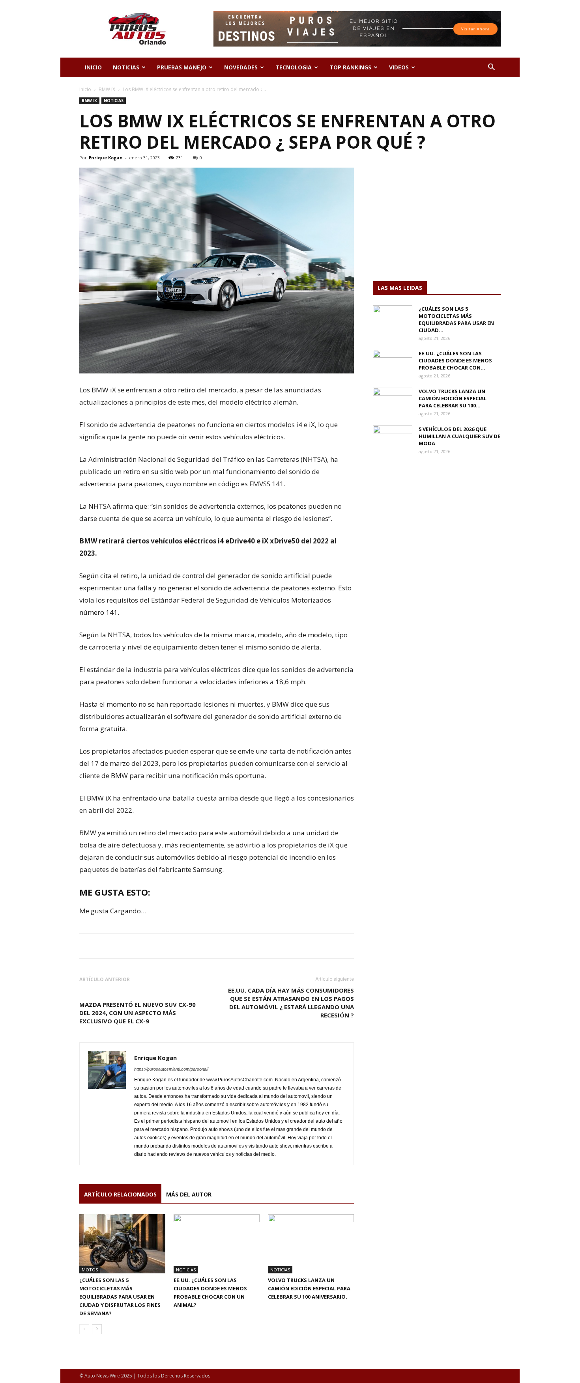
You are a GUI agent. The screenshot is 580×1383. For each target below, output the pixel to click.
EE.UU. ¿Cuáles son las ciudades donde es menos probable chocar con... (455, 360)
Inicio (85, 89)
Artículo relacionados (120, 1194)
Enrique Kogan (106, 158)
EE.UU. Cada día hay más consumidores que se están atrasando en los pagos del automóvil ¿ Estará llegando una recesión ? (291, 1002)
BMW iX (107, 89)
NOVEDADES (241, 67)
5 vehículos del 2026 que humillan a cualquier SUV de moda (459, 436)
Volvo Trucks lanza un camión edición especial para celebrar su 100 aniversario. (309, 1288)
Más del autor (188, 1194)
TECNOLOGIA (293, 67)
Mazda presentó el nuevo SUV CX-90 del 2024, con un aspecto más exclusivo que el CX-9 (137, 1012)
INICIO (93, 67)
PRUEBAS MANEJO (181, 67)
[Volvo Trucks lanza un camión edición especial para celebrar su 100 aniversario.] (311, 1243)
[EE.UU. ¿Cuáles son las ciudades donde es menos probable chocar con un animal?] (217, 1243)
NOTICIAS (126, 67)
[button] (491, 68)
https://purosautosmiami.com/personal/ (171, 1069)
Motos (90, 1270)
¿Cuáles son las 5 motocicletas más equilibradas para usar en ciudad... (456, 319)
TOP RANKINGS (350, 67)
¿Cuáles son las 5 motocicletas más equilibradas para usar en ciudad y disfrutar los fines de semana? (120, 1297)
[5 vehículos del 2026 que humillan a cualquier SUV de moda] (392, 439)
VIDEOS (399, 67)
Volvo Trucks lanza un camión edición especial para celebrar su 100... (452, 398)
